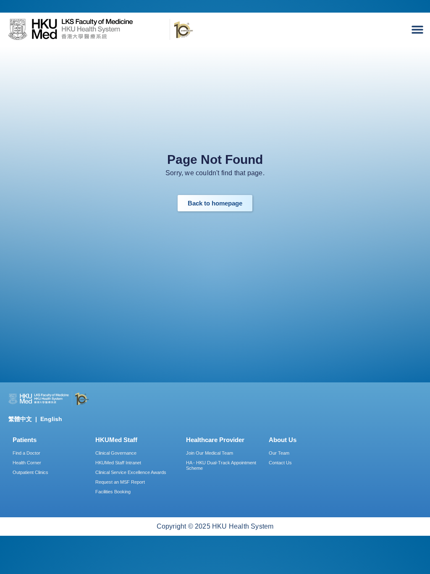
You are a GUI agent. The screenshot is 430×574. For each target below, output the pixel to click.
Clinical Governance (115, 453)
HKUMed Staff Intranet (118, 462)
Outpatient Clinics (30, 472)
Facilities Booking (113, 491)
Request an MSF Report (120, 481)
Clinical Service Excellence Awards (130, 472)
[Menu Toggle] (419, 29)
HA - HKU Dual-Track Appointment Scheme (221, 465)
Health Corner (27, 462)
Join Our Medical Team (209, 453)
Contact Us (280, 462)
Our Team (279, 453)
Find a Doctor (26, 453)
